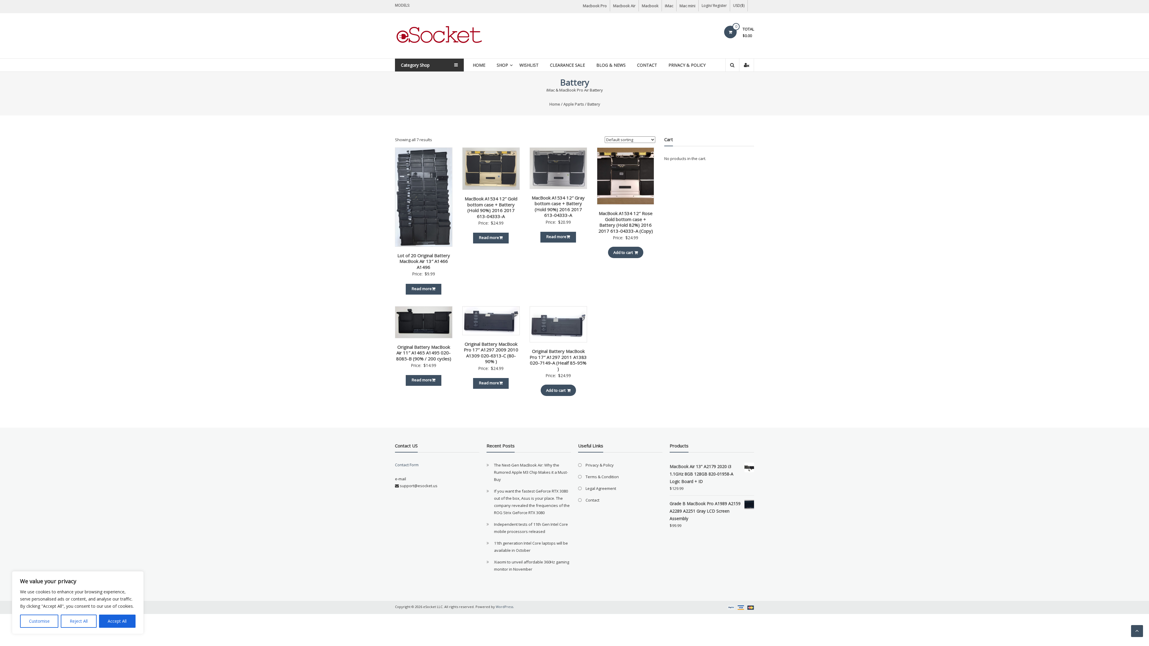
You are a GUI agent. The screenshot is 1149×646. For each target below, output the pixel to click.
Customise (39, 621)
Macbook (650, 5)
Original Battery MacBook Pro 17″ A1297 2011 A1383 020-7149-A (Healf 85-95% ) (558, 360)
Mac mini (687, 5)
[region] (78, 602)
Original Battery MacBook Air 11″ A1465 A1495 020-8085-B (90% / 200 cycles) (423, 353)
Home (479, 65)
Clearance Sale (567, 65)
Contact (647, 65)
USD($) (738, 5)
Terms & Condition (602, 476)
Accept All (117, 621)
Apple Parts (573, 104)
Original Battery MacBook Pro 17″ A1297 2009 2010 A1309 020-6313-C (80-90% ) (491, 353)
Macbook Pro (595, 5)
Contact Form (407, 464)
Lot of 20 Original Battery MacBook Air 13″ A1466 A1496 (423, 261)
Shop (502, 65)
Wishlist (529, 65)
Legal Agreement (601, 488)
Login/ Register (714, 5)
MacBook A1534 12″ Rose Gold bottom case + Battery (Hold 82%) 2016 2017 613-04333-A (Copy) (625, 222)
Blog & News (611, 65)
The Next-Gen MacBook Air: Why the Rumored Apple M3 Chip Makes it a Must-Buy (531, 472)
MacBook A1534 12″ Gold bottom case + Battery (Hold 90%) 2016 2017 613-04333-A (491, 207)
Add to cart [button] (623, 252)
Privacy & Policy (687, 65)
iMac (669, 5)
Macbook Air (624, 5)
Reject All (79, 621)
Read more (422, 288)
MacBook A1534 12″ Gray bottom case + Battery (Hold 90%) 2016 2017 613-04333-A (558, 206)
